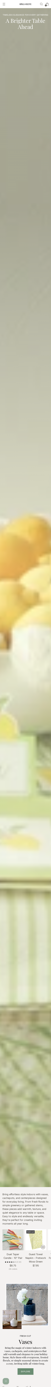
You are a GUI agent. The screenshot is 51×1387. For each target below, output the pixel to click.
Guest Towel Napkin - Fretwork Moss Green (35, 1258)
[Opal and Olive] (25, 4)
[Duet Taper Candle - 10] (13, 1239)
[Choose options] (20, 1247)
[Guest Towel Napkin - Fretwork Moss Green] (35, 1239)
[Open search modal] (41, 4)
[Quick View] (43, 1247)
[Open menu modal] (4, 4)
